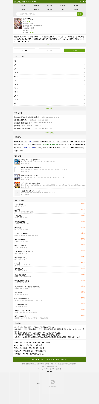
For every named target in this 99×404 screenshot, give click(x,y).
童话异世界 (18, 293)
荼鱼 (16, 306)
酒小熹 (16, 218)
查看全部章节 (49, 108)
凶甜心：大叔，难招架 (22, 310)
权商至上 (17, 210)
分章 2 (16, 100)
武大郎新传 (18, 228)
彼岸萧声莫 (17, 265)
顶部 (65, 359)
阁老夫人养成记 (33, 148)
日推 (62, 9)
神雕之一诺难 (20, 240)
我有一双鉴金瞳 (20, 316)
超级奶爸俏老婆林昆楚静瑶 (22, 123)
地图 (52, 359)
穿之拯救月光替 (22, 281)
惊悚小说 (36, 9)
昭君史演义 (19, 204)
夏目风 (16, 241)
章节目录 (24, 50)
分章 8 (16, 76)
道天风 (16, 294)
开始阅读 (83, 203)
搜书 (84, 2)
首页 (33, 359)
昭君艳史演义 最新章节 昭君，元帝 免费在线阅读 (29, 348)
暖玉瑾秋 (20, 141)
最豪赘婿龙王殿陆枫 (20, 120)
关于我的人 (19, 269)
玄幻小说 (36, 5)
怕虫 (16, 253)
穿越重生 (23, 9)
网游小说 (62, 5)
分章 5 (16, 88)
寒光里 (16, 288)
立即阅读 (74, 50)
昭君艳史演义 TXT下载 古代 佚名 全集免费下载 (28, 345)
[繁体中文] (59, 359)
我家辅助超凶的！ (20, 257)
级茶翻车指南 (20, 275)
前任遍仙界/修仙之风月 (55, 144)
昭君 (19, 37)
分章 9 (16, 73)
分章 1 (16, 103)
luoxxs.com (30, 2)
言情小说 (49, 9)
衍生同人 (49, 5)
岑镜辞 (16, 283)
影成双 (36, 144)
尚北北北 (17, 300)
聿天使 (16, 247)
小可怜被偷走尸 (21, 304)
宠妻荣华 (77, 148)
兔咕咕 (16, 277)
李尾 (16, 271)
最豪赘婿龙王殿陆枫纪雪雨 (22, 129)
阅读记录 (76, 9)
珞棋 (16, 259)
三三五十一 (17, 318)
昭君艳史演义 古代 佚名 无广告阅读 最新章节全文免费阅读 (32, 342)
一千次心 (18, 216)
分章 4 (16, 92)
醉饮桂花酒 (17, 235)
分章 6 (16, 84)
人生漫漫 (17, 224)
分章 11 (16, 65)
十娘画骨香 (47, 141)
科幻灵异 (76, 5)
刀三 (16, 212)
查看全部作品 (49, 133)
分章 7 (16, 80)
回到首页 (23, 5)
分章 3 (16, 96)
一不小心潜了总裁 (20, 245)
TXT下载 (49, 50)
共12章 (32, 32)
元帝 (23, 37)
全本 (42, 359)
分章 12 (16, 61)
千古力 (16, 229)
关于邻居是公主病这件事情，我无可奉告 (28, 287)
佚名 (28, 21)
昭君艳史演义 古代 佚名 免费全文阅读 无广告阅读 (29, 354)
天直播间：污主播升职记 (24, 251)
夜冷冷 (16, 312)
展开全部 (49, 44)
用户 (80, 2)
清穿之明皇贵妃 (20, 222)
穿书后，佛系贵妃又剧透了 (56, 148)
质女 (34, 141)
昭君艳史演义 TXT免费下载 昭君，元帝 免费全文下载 (30, 351)
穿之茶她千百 (22, 298)
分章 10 (16, 69)
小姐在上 (17, 263)
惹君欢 (62, 141)
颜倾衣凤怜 (17, 126)
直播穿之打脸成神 (21, 234)
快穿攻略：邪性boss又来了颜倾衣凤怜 (25, 117)
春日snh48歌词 (19, 151)
